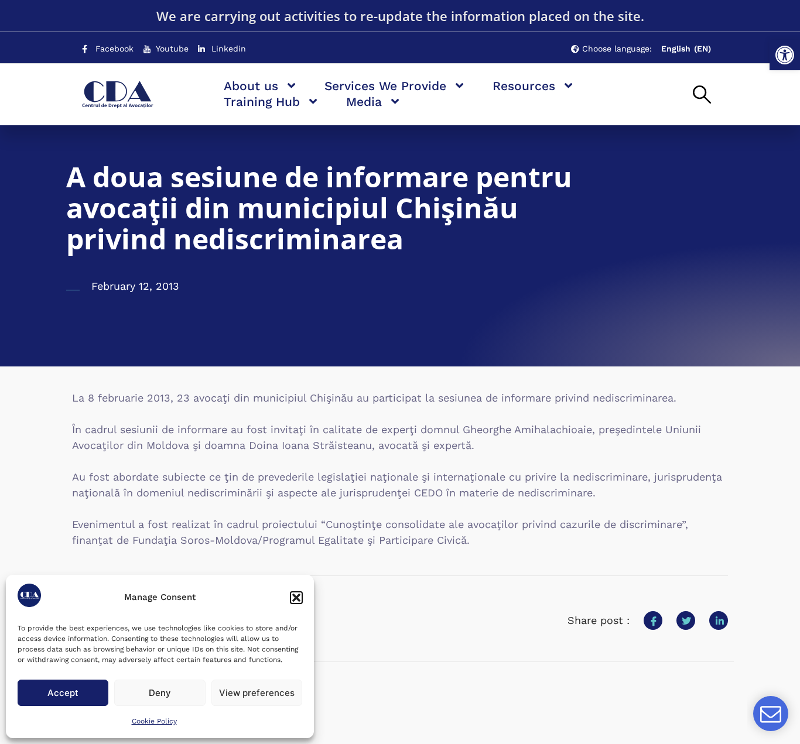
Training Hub (262, 101)
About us (251, 86)
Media (364, 101)
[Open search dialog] (702, 95)
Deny (160, 692)
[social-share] (653, 620)
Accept (62, 692)
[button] (785, 55)
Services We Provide (385, 86)
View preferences (257, 692)
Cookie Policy (154, 721)
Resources (524, 86)
